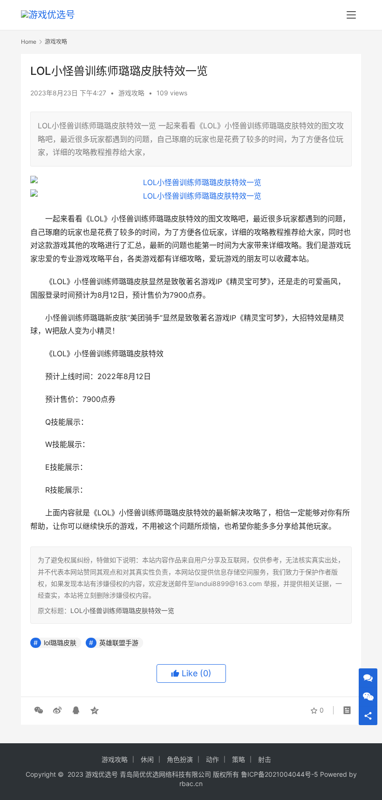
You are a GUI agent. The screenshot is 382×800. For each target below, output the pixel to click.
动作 (212, 759)
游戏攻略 (131, 93)
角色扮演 (180, 759)
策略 (238, 759)
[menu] (351, 15)
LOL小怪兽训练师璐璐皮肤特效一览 (122, 610)
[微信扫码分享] (38, 710)
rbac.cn (191, 783)
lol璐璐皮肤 (60, 643)
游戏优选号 (101, 774)
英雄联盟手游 (118, 643)
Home (28, 41)
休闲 (147, 759)
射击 (264, 759)
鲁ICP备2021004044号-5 (279, 774)
